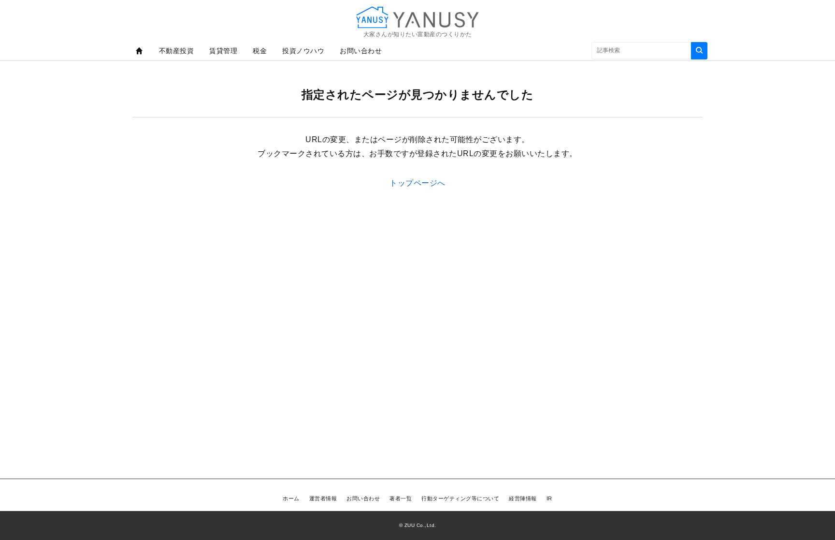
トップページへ (417, 183)
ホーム (291, 498)
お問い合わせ (361, 51)
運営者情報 (323, 498)
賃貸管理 (223, 51)
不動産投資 (176, 51)
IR (549, 498)
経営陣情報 (523, 498)
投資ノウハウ (303, 51)
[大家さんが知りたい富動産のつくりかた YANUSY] (417, 17)
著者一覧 (400, 498)
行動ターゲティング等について (460, 498)
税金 (260, 51)
